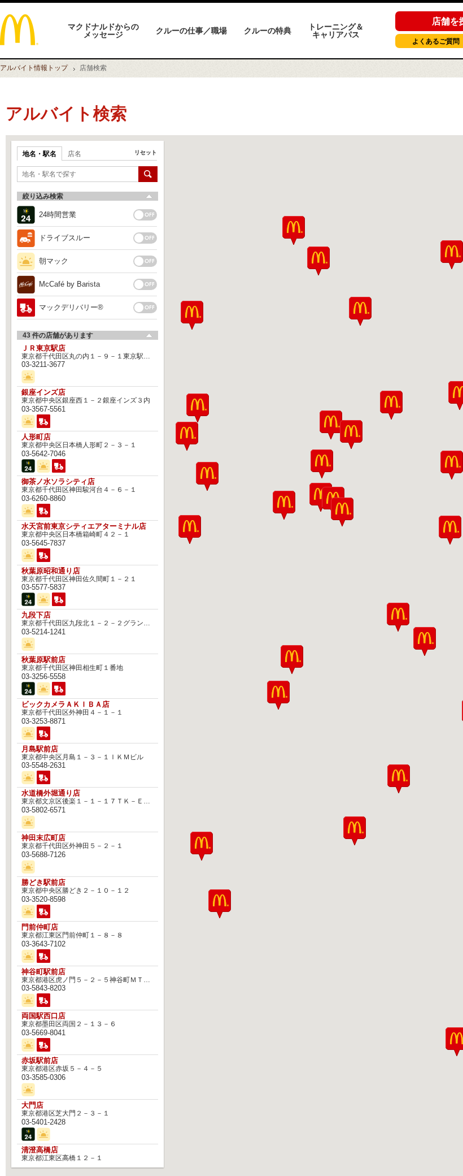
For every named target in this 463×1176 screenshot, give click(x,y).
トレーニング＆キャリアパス (336, 30)
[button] (201, 846)
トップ (34, 67)
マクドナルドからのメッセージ (103, 30)
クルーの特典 (267, 30)
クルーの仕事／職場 (191, 30)
